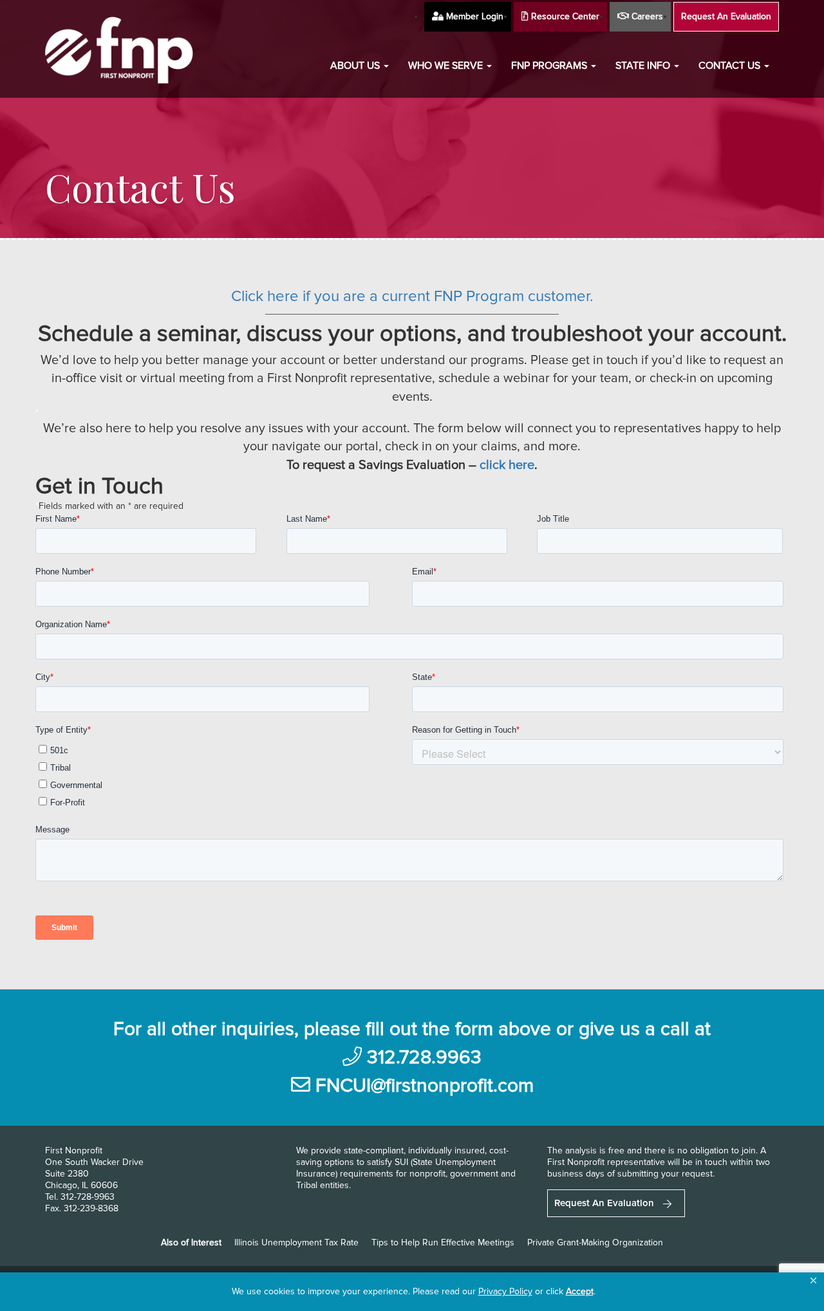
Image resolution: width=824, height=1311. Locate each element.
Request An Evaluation (726, 16)
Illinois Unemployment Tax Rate (296, 1242)
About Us (356, 65)
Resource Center (564, 16)
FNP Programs (550, 65)
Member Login (473, 16)
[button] (813, 1280)
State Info (644, 65)
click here (507, 465)
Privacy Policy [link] (505, 1291)
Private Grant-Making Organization (595, 1242)
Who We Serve (446, 65)
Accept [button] (580, 1291)
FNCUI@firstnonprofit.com (424, 1085)
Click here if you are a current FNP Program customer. (412, 296)
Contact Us (730, 65)
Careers (646, 16)
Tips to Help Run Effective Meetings (442, 1242)
